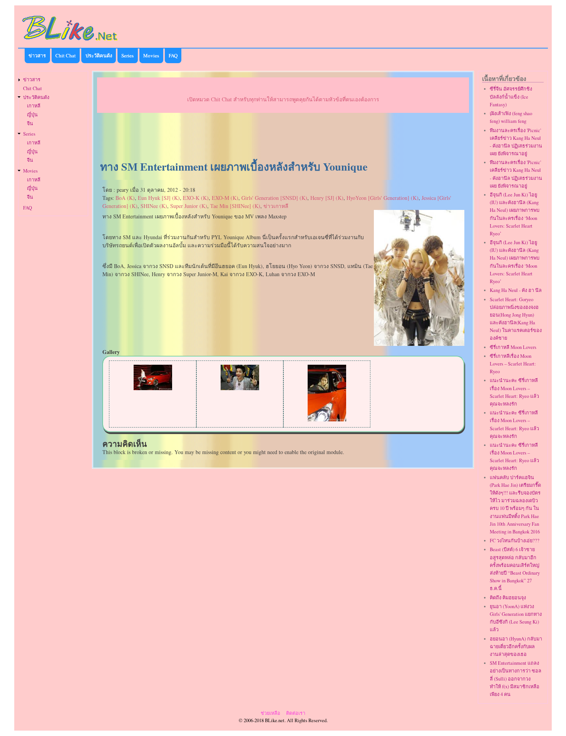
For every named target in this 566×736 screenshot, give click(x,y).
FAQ (173, 55)
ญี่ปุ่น (32, 114)
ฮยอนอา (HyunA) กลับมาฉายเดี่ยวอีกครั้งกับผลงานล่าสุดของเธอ (516, 646)
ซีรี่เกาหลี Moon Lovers (513, 347)
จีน (30, 123)
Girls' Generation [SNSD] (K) (274, 197)
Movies (151, 55)
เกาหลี (33, 105)
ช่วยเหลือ (270, 713)
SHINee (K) (154, 206)
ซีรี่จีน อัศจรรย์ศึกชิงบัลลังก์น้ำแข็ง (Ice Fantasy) (511, 96)
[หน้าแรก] (70, 41)
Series (127, 55)
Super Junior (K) (188, 206)
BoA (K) (125, 197)
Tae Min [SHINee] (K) (235, 206)
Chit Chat (65, 55)
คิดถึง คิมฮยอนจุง (508, 597)
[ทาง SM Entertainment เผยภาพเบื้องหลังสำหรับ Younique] (419, 343)
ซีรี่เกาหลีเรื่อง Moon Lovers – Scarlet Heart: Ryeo (513, 364)
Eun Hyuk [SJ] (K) (159, 197)
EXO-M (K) (225, 197)
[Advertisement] (283, 137)
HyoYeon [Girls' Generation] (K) (383, 197)
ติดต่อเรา (295, 713)
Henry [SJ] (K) (326, 197)
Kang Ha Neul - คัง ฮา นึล (516, 290)
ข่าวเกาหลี (275, 206)
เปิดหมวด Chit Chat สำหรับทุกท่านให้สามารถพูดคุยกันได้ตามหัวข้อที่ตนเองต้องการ (283, 99)
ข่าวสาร (37, 55)
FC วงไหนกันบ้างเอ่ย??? (514, 540)
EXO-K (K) (196, 197)
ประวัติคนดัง (98, 55)
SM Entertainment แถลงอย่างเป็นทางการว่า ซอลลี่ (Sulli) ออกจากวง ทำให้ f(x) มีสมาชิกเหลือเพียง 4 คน (515, 678)
